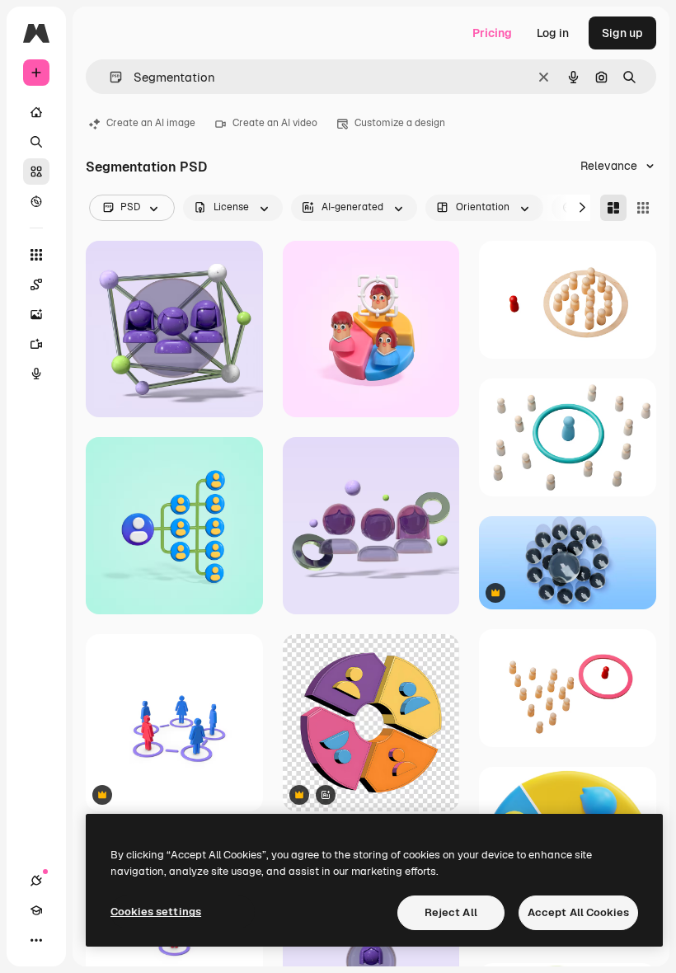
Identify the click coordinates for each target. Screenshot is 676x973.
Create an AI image (150, 122)
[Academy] (36, 910)
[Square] (643, 208)
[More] (36, 940)
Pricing (492, 33)
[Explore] (36, 201)
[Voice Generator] (36, 373)
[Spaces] (36, 284)
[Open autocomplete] (109, 77)
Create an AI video (274, 122)
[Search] (36, 142)
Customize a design (399, 122)
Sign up (622, 33)
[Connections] (36, 880)
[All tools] (36, 255)
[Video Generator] (36, 344)
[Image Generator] (36, 314)
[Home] (36, 112)
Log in (553, 33)
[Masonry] (613, 208)
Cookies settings (155, 912)
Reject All (451, 912)
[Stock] (36, 171)
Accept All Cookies (578, 912)
